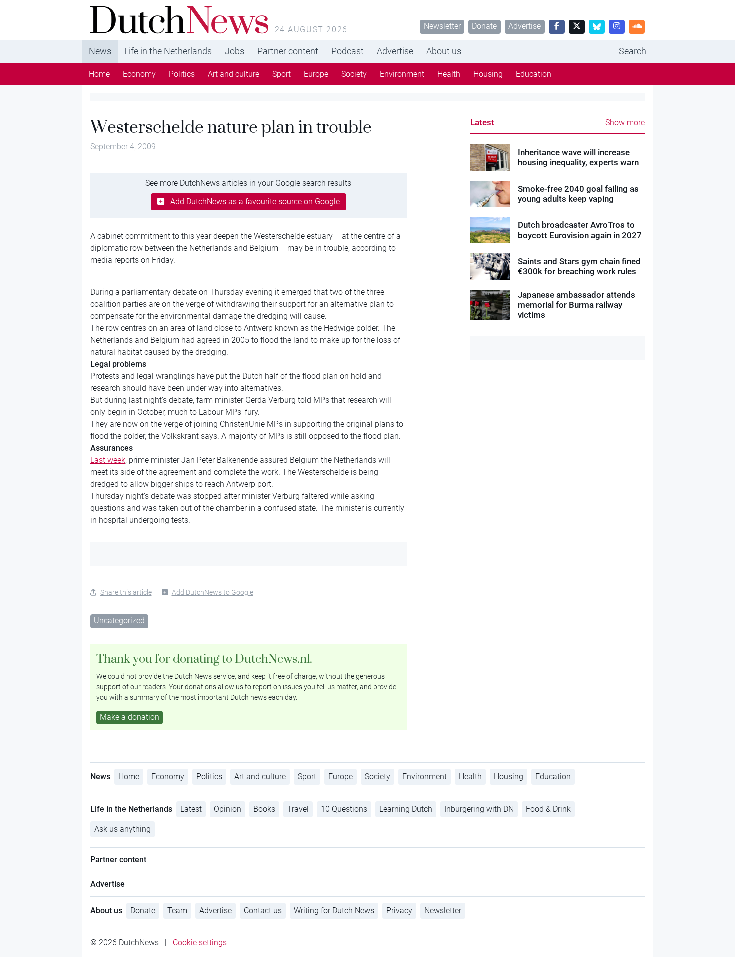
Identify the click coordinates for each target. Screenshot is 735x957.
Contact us (263, 910)
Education (534, 74)
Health (449, 74)
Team (178, 910)
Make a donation (130, 717)
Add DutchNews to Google (213, 592)
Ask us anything (122, 829)
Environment (402, 74)
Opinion (228, 809)
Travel (298, 809)
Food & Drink (548, 809)
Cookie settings (200, 942)
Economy (139, 74)
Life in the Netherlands (168, 51)
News (100, 51)
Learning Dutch (406, 809)
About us (444, 51)
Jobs (234, 51)
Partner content (288, 51)
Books (265, 809)
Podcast (348, 51)
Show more (625, 122)
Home (99, 74)
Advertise (524, 26)
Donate (484, 26)
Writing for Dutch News (334, 910)
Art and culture (234, 74)
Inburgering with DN (479, 809)
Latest (482, 122)
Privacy (399, 910)
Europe (316, 74)
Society (354, 74)
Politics (182, 74)
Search (632, 51)
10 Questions (344, 809)
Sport (281, 74)
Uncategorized (119, 620)
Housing (488, 74)
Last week (108, 460)
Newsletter (442, 26)
